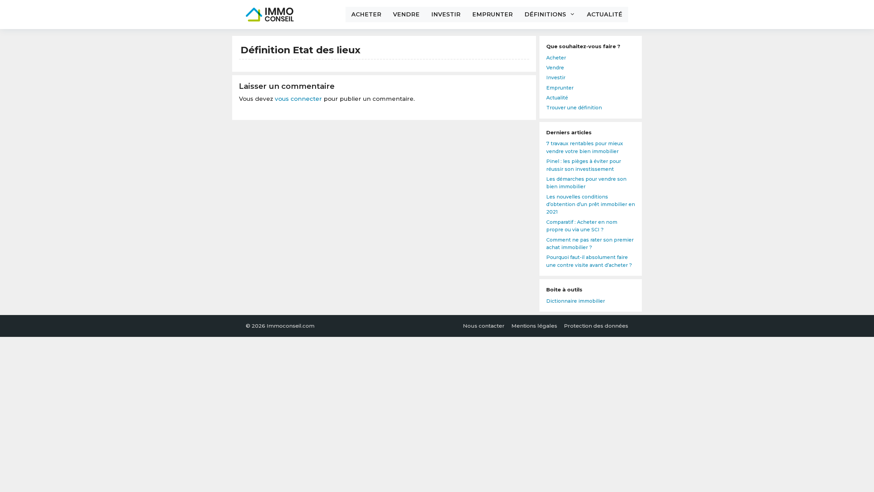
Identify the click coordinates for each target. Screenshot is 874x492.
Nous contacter (484, 326)
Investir (446, 14)
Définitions (545, 14)
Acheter (366, 14)
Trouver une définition (574, 108)
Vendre (406, 14)
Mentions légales (534, 326)
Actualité (604, 14)
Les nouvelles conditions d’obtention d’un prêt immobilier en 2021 (590, 204)
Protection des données (596, 326)
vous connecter (298, 98)
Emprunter (492, 14)
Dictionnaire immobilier (575, 301)
